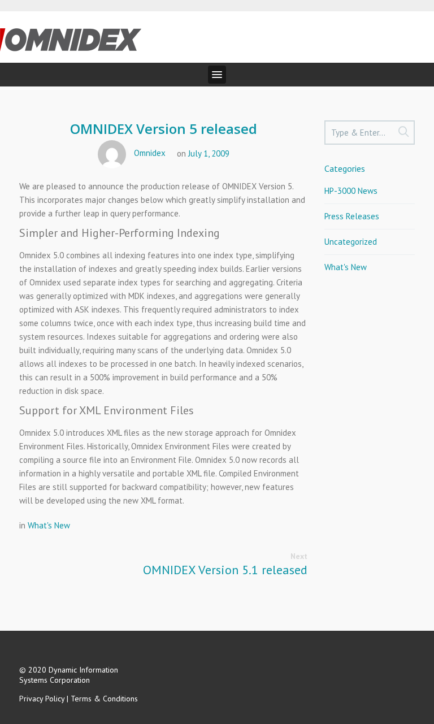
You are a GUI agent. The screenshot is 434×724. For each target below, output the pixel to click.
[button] (217, 75)
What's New (49, 525)
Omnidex (150, 153)
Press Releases (351, 216)
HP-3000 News (350, 190)
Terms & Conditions (104, 698)
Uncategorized (350, 241)
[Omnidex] (70, 36)
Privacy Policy (41, 698)
